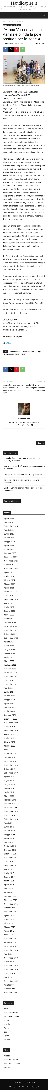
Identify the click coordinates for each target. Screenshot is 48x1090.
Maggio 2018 (9, 834)
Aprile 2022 (9, 657)
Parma (24, 355)
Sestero (7, 1028)
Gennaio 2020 (10, 757)
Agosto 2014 (9, 954)
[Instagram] (19, 425)
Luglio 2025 (9, 534)
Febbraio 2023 (10, 618)
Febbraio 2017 (10, 892)
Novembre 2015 (11, 938)
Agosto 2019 (9, 776)
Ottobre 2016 (9, 908)
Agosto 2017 (9, 869)
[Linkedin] (24, 425)
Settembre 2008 (11, 992)
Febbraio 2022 (10, 665)
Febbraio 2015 (10, 942)
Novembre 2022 (11, 630)
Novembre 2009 (11, 981)
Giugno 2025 (9, 537)
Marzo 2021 (9, 707)
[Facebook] (5, 49)
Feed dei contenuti (12, 1059)
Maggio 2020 (9, 746)
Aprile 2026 (9, 518)
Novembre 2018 (11, 811)
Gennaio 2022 (10, 669)
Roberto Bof (9, 43)
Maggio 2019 (9, 788)
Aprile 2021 (9, 703)
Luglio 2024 (9, 576)
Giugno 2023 (9, 611)
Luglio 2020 (9, 738)
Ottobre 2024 (9, 564)
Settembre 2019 (11, 773)
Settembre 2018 (11, 819)
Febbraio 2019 (10, 800)
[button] (44, 15)
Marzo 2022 (9, 661)
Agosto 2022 (9, 642)
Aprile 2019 (9, 792)
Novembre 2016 (11, 904)
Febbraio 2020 (10, 753)
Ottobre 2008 (9, 988)
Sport (18, 25)
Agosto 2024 (9, 572)
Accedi (7, 1056)
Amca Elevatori (15, 351)
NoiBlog (7, 1024)
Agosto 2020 (9, 734)
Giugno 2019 (9, 784)
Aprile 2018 (9, 838)
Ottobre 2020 (9, 726)
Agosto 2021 (9, 688)
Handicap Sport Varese (11, 355)
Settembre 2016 (11, 911)
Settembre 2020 (11, 730)
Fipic (9, 343)
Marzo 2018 (9, 842)
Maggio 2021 (9, 699)
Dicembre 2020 (10, 719)
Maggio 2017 (9, 881)
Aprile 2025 (9, 545)
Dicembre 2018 (10, 807)
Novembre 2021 (11, 676)
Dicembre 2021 (10, 672)
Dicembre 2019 (10, 761)
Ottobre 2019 (9, 769)
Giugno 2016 (9, 923)
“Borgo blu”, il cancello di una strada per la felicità (24, 475)
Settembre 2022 (11, 638)
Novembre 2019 (11, 765)
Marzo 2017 (9, 888)
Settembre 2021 (11, 684)
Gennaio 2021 (10, 715)
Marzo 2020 (9, 749)
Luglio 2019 (9, 780)
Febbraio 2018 (10, 846)
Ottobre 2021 (9, 680)
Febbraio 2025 (10, 549)
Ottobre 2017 (9, 861)
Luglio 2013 (9, 961)
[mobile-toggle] (4, 15)
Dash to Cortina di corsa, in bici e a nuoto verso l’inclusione (23, 489)
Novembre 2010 (11, 969)
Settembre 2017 (11, 865)
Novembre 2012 (11, 965)
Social (6, 1032)
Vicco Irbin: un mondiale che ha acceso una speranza (21, 481)
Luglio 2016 (9, 919)
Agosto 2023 (9, 603)
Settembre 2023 (11, 599)
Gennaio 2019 (10, 803)
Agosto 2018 (9, 823)
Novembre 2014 (11, 950)
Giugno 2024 (9, 580)
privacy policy (18, 1082)
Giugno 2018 (9, 830)
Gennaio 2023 (10, 622)
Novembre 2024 (11, 561)
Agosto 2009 (9, 985)
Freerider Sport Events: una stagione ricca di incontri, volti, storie (22, 459)
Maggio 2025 (9, 541)
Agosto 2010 (9, 977)
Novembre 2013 (11, 958)
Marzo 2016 (9, 934)
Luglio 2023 (9, 607)
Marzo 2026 (9, 522)
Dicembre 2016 (10, 900)
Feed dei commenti (12, 1063)
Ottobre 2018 (9, 815)
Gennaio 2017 (10, 896)
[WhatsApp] (22, 49)
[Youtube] (33, 425)
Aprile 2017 (9, 884)
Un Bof (7, 1039)
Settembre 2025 (11, 526)
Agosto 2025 (9, 530)
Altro (6, 1009)
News (6, 1020)
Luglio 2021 (9, 692)
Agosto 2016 (9, 915)
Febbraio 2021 (10, 711)
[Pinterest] (16, 49)
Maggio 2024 (9, 584)
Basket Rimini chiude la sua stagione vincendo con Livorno (35, 388)
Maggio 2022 (9, 653)
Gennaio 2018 (10, 850)
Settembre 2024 (11, 568)
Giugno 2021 (9, 696)
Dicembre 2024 (10, 557)
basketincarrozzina (29, 351)
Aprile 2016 (9, 931)
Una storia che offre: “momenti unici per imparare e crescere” (24, 467)
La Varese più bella (16, 21)
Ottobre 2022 (9, 634)
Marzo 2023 (9, 615)
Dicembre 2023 (10, 591)
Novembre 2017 (11, 857)
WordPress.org (10, 1067)
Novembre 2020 (11, 722)
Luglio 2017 (9, 873)
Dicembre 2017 (10, 854)
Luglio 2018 (9, 827)
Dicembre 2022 (10, 626)
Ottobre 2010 (9, 973)
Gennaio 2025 (10, 553)
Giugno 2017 (9, 877)
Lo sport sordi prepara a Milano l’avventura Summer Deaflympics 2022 (13, 389)
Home (5, 21)
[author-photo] (24, 415)
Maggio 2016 (9, 927)
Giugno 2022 (9, 649)
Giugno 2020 (9, 742)
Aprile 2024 (9, 588)
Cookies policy (30, 1082)
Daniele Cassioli (11, 1012)
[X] (11, 49)
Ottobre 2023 (9, 595)
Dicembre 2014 (10, 946)
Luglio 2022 (9, 645)
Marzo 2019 (9, 796)
